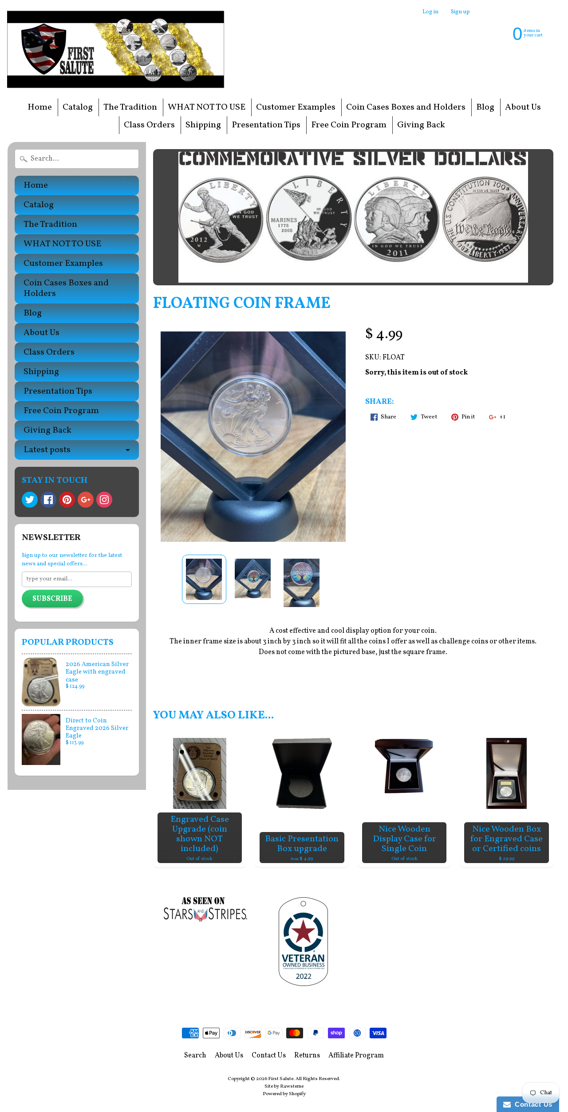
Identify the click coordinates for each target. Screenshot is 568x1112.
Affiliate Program (356, 1056)
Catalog (78, 107)
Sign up (460, 12)
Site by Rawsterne (284, 1086)
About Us (523, 107)
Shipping (203, 125)
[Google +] (86, 500)
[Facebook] (48, 500)
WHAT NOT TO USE (206, 107)
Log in (430, 12)
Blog (485, 107)
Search (195, 1056)
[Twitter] (30, 500)
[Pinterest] (67, 500)
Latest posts (47, 450)
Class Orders (149, 125)
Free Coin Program (349, 125)
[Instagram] (104, 500)
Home (40, 107)
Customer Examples (295, 107)
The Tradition (130, 107)
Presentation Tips (266, 125)
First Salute (280, 1078)
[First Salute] (118, 49)
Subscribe (52, 599)
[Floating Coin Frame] (204, 579)
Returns (307, 1056)
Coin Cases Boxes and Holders (405, 107)
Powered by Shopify (284, 1093)
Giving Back (421, 125)
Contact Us (269, 1056)
